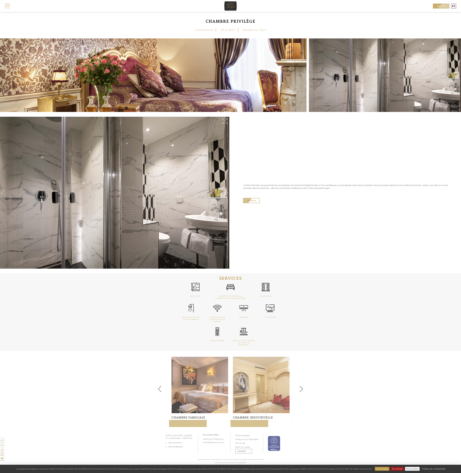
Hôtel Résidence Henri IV (213, 442)
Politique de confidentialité (246, 439)
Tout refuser (397, 469)
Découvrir (180, 424)
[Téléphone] (2, 438)
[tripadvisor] (2, 458)
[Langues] (453, 6)
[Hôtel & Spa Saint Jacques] (230, 6)
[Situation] (2, 448)
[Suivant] (226, 192)
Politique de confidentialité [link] (433, 469)
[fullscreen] (224, 121)
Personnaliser (412, 469)
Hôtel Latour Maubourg (213, 439)
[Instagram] (2, 453)
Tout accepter (382, 469)
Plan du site (240, 443)
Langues (241, 451)
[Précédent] (3, 192)
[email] (2, 443)
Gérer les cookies (242, 447)
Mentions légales (242, 435)
